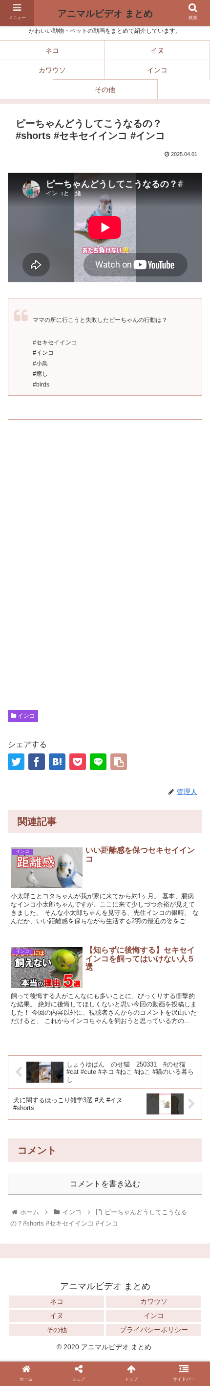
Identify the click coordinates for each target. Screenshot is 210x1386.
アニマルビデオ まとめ (105, 13)
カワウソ (154, 1301)
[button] (189, 1192)
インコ (25, 715)
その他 (56, 1330)
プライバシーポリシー (154, 1330)
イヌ (56, 1315)
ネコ (56, 1301)
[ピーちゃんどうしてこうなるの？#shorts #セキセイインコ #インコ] (57, 761)
